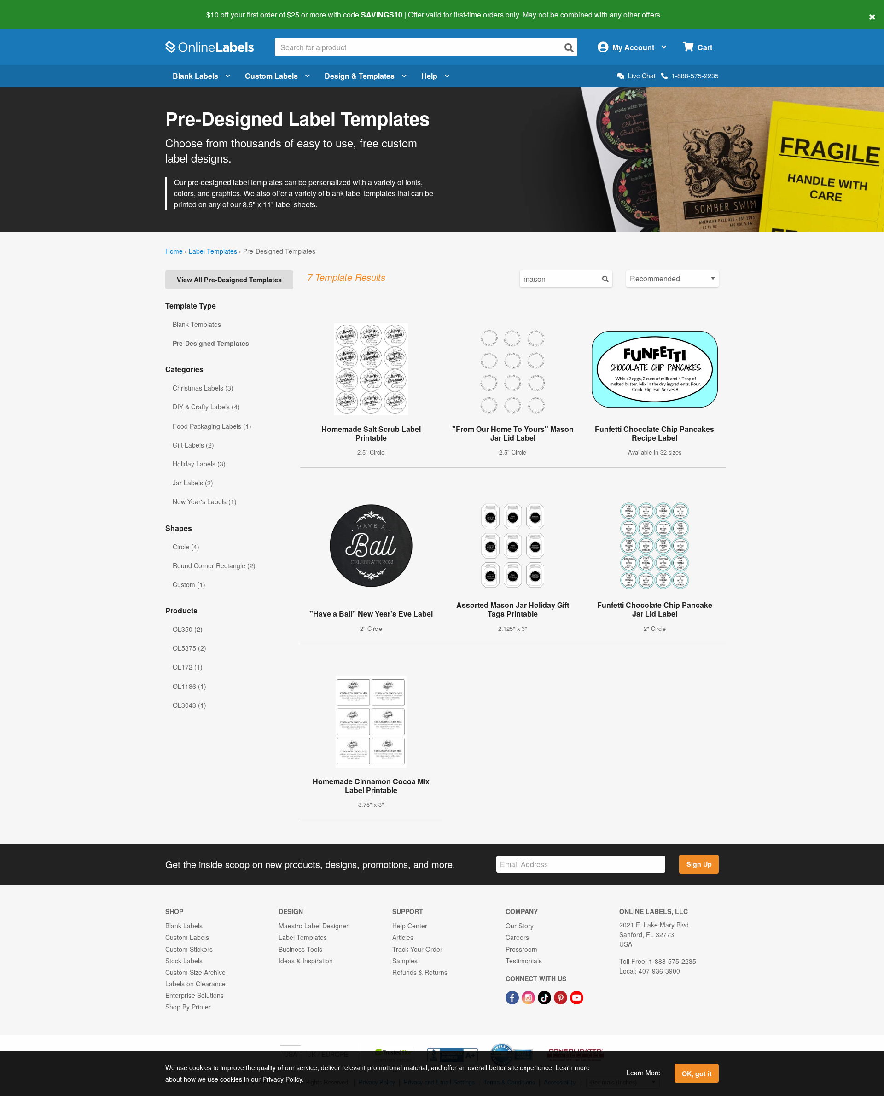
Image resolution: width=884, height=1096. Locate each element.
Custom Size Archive (195, 972)
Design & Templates (360, 75)
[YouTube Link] (576, 996)
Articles (402, 937)
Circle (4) (186, 546)
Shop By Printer (188, 1006)
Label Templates (213, 251)
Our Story (520, 925)
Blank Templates (197, 324)
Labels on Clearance (195, 983)
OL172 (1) (188, 666)
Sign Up (699, 864)
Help (429, 75)
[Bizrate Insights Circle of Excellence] (529, 1044)
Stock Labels (184, 960)
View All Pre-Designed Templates (229, 279)
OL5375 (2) (189, 648)
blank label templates (360, 193)
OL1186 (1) (189, 686)
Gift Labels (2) (193, 444)
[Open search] (569, 47)
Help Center (409, 925)
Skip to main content (33, 8)
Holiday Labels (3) (199, 463)
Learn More (644, 1072)
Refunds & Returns (420, 972)
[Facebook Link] (513, 996)
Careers (517, 937)
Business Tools (300, 949)
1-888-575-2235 (695, 75)
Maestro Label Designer (314, 925)
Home (174, 251)
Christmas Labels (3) (203, 387)
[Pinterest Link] (561, 996)
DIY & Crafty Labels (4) (206, 406)
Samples (405, 960)
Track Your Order (417, 949)
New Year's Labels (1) (205, 501)
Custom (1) (189, 584)
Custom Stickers (189, 949)
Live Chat (642, 75)
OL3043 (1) (189, 705)
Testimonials (524, 960)
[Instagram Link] (529, 996)
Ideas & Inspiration (306, 960)
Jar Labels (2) (193, 482)
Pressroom (521, 949)
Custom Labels (271, 75)
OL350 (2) (188, 629)
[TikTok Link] (545, 996)
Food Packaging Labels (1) (212, 426)
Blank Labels (195, 75)
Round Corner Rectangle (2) (214, 565)
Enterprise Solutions (194, 995)
